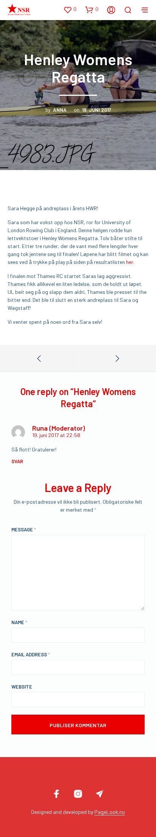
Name (19, 622)
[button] (69, 9)
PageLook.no (109, 812)
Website (21, 687)
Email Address (30, 654)
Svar (17, 461)
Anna (60, 110)
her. (130, 262)
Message (23, 529)
